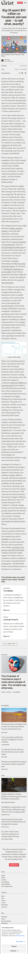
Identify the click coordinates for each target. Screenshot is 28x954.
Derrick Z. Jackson (6, 692)
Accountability (16, 692)
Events (3, 919)
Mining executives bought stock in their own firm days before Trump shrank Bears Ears (14, 726)
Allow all (14, 946)
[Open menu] (25, 3)
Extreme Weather (5, 884)
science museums (19, 242)
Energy (3, 875)
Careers (3, 902)
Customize (13, 950)
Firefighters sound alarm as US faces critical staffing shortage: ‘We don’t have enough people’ (13, 809)
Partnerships (4, 904)
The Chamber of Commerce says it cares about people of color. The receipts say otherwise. (13, 682)
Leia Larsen (4, 732)
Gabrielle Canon (5, 814)
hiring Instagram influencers (12, 247)
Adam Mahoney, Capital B (8, 802)
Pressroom (4, 907)
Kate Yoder (7, 59)
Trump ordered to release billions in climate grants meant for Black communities (13, 796)
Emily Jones (4, 769)
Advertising (4, 923)
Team (2, 898)
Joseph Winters (5, 744)
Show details (19, 941)
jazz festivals (10, 245)
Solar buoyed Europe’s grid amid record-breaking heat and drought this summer (13, 821)
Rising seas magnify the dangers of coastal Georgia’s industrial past (14, 764)
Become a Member (6, 921)
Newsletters (4, 916)
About (3, 896)
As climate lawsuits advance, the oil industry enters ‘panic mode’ (12, 751)
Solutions (3, 879)
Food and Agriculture (6, 886)
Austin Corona (5, 826)
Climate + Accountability (21, 69)
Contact (3, 900)
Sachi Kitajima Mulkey (7, 839)
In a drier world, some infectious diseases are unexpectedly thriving (10, 834)
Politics (3, 877)
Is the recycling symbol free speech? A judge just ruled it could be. (12, 739)
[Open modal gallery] (14, 349)
